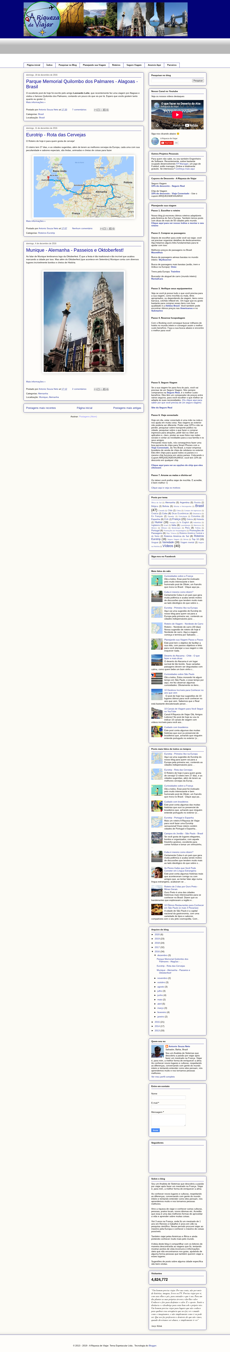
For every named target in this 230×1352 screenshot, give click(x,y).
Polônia (198, 528)
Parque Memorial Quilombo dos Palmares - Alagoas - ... (172, 960)
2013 (157, 1030)
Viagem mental (187, 542)
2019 (157, 938)
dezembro (162, 955)
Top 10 (195, 539)
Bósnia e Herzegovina (182, 506)
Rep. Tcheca (171, 533)
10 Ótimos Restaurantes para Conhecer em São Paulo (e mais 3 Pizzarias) (184, 906)
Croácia (154, 513)
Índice (49, 65)
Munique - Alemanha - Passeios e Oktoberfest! (75, 250)
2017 (157, 947)
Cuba (164, 513)
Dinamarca (197, 513)
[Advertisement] (81, 50)
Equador (171, 516)
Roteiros (116, 65)
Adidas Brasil (172, 305)
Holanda (200, 519)
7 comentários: (79, 109)
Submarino (157, 310)
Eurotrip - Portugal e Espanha (179, 817)
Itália (173, 525)
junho (160, 995)
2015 (157, 1022)
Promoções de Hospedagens (175, 531)
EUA (166, 519)
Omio (173, 267)
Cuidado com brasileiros (176, 727)
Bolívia (165, 506)
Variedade (168, 542)
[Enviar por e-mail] (95, 109)
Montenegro (176, 528)
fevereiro (162, 1012)
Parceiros (171, 65)
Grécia (190, 519)
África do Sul (156, 503)
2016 (157, 951)
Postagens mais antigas (127, 407)
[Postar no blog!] (98, 109)
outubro (161, 982)
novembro (162, 978)
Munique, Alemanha (49, 397)
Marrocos (197, 525)
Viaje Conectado (160, 447)
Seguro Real (173, 392)
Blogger (152, 1345)
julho (160, 991)
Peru (187, 528)
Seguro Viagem (134, 65)
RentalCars (157, 279)
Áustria (197, 502)
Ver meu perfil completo (163, 1076)
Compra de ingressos (192, 510)
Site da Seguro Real (161, 407)
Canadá (161, 510)
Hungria (173, 522)
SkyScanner (165, 259)
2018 (157, 943)
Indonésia (197, 522)
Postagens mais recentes (41, 407)
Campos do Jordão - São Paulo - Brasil (183, 833)
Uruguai (154, 542)
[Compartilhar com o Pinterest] (107, 109)
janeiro (161, 1016)
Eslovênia (195, 516)
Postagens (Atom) (88, 416)
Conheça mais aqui (185, 168)
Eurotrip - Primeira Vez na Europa (181, 608)
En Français (157, 516)
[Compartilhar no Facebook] (104, 109)
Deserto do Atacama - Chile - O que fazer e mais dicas (182, 657)
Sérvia (185, 539)
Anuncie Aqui (154, 65)
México (154, 528)
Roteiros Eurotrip (46, 233)
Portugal (155, 530)
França (176, 519)
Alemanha (43, 393)
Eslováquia (183, 516)
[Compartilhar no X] (101, 109)
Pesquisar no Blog (68, 65)
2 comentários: (79, 389)
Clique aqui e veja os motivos (165, 487)
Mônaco (164, 528)
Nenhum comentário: (83, 228)
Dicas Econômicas (180, 513)
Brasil (41, 114)
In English (184, 522)
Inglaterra (155, 525)
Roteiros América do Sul (176, 536)
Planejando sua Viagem (94, 65)
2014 (157, 1026)
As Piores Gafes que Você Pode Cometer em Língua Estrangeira (180, 869)
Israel (166, 525)
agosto (161, 986)
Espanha (155, 519)
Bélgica (154, 506)
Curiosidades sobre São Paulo (179, 674)
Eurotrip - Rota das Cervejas (56, 134)
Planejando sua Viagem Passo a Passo (183, 639)
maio (160, 999)
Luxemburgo (185, 525)
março (160, 1008)
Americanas (186, 308)
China (178, 510)
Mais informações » (36, 102)
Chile (170, 510)
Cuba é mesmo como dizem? (178, 592)
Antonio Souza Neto (179, 1046)
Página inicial (33, 65)
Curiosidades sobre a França (178, 576)
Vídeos (168, 546)
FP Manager (182, 163)
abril (159, 1003)
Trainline (175, 271)
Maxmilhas (157, 252)
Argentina (184, 502)
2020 (157, 934)
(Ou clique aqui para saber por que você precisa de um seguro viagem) (176, 401)
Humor (159, 522)
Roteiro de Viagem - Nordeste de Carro (183, 623)
